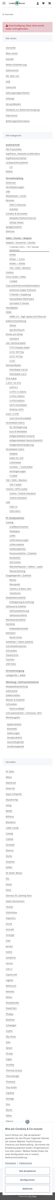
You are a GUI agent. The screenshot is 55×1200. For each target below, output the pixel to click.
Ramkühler (15, 557)
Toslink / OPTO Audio (16, 488)
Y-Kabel (13, 281)
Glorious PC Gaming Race (19, 895)
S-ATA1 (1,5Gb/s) (17, 391)
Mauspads (14, 584)
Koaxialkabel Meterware (21, 298)
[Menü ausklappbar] (4, 2)
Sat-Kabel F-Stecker (19, 303)
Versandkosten (13, 104)
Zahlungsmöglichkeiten (18, 92)
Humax (9, 906)
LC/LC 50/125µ (16, 351)
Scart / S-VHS (12, 413)
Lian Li (9, 968)
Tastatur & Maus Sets (20, 588)
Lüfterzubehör (16, 544)
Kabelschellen (13, 695)
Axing (8, 805)
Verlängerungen (17, 471)
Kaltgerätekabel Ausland (22, 435)
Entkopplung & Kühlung (21, 601)
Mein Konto (12, 53)
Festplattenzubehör (16, 597)
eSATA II (13, 387)
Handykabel (12, 307)
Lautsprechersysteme (17, 162)
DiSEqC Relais (16, 222)
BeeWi (9, 810)
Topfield (10, 1092)
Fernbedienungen (15, 187)
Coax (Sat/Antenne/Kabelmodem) (23, 285)
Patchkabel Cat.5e (18, 369)
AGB (8, 81)
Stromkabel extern (15, 422)
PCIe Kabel (11, 378)
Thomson (10, 1081)
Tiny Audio (11, 1087)
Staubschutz (12, 655)
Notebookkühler (17, 548)
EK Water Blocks (14, 872)
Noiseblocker (12, 1002)
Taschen (10, 659)
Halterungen (13, 733)
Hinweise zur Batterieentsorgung (23, 109)
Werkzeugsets (13, 717)
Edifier (9, 867)
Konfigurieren (27, 1180)
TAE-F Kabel (15, 484)
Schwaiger (11, 1025)
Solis (8, 1042)
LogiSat (9, 980)
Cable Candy (12, 827)
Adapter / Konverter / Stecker (21, 242)
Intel (8, 940)
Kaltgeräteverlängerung (21, 444)
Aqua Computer (14, 793)
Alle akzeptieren (27, 1171)
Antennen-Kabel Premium (22, 289)
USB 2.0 (13, 506)
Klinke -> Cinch (17, 259)
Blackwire (11, 822)
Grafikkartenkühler (19, 526)
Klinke (12, 254)
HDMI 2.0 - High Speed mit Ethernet (27, 316)
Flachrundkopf (16, 708)
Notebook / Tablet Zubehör (19, 641)
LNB (8, 191)
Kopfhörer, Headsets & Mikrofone (23, 153)
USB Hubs (11, 663)
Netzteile (10, 624)
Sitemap (10, 98)
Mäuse (12, 579)
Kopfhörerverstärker (16, 158)
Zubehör (13, 209)
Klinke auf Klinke (14, 334)
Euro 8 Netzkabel (18, 431)
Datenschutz (25, 1163)
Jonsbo (9, 946)
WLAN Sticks (15, 637)
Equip (9, 884)
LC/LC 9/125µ (16, 356)
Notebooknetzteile (18, 628)
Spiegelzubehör (14, 226)
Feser (8, 889)
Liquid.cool (11, 974)
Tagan (9, 1059)
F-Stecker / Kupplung (20, 294)
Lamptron (11, 957)
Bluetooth (12, 728)
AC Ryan (10, 771)
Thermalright (12, 1076)
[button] (37, 3)
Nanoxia (10, 991)
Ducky (9, 855)
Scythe (9, 1030)
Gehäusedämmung (19, 610)
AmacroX (10, 788)
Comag (9, 833)
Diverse (9, 850)
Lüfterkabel (15, 462)
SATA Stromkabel (18, 404)
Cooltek (9, 839)
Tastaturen (15, 593)
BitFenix (10, 816)
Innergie (10, 934)
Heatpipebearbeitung (17, 686)
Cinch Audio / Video (16, 276)
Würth (9, 1109)
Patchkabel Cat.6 (17, 374)
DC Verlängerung (18, 427)
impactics (11, 918)
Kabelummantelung (16, 320)
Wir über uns (12, 75)
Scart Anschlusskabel (20, 418)
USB (8, 502)
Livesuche (11, 87)
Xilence (9, 1121)
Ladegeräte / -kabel (16, 675)
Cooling (9, 522)
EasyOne (10, 861)
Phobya (9, 1013)
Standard (14, 338)
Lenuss (9, 963)
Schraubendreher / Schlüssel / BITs (24, 712)
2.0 (11, 166)
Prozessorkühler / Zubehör (23, 553)
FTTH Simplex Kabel (19, 347)
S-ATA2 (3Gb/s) (16, 396)
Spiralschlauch (17, 329)
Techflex (10, 1064)
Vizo (8, 1104)
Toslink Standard (18, 497)
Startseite (11, 47)
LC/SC (12, 360)
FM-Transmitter (14, 149)
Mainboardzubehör (16, 619)
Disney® (10, 844)
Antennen (11, 182)
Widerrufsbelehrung (16, 64)
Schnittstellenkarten (16, 646)
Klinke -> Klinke (17, 263)
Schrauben (11, 650)
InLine (9, 923)
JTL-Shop (32, 1196)
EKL (7, 878)
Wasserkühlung (17, 571)
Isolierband (11, 690)
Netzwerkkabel (13, 365)
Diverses (10, 231)
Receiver (10, 200)
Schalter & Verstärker (17, 213)
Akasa (9, 777)
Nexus (9, 997)
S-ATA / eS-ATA (13, 382)
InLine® (10, 929)
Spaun (9, 1047)
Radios (9, 171)
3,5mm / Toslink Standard (22, 493)
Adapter (13, 453)
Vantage (10, 1098)
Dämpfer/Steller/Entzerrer (22, 218)
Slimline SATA (16, 409)
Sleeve (12, 325)
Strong (9, 1053)
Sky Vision (11, 1036)
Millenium (11, 985)
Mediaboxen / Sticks (16, 195)
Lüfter (12, 535)
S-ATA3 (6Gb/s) (16, 400)
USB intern (14, 511)
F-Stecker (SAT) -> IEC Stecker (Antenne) (24, 248)
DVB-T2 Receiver (17, 204)
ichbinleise (11, 912)
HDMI (8, 312)
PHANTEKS (11, 1008)
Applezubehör (14, 724)
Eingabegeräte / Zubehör (18, 575)
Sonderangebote (15, 746)
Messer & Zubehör (15, 699)
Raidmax (10, 1019)
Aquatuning (12, 799)
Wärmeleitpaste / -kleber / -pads (26, 566)
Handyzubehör (14, 737)
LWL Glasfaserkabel (16, 343)
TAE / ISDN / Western (20, 267)
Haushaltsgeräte (15, 741)
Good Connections (15, 901)
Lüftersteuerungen (19, 540)
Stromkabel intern (15, 449)
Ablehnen (27, 1188)
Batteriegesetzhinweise (18, 121)
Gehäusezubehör (18, 615)
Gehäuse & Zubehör (16, 606)
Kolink (9, 951)
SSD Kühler (15, 562)
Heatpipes (14, 531)
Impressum (10, 1163)
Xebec (9, 1115)
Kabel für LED (16, 458)
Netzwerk (10, 632)
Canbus (10, 272)
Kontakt (10, 58)
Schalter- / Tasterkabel (21, 466)
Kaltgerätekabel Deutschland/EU (26, 440)
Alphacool (11, 782)
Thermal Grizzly (14, 1070)
